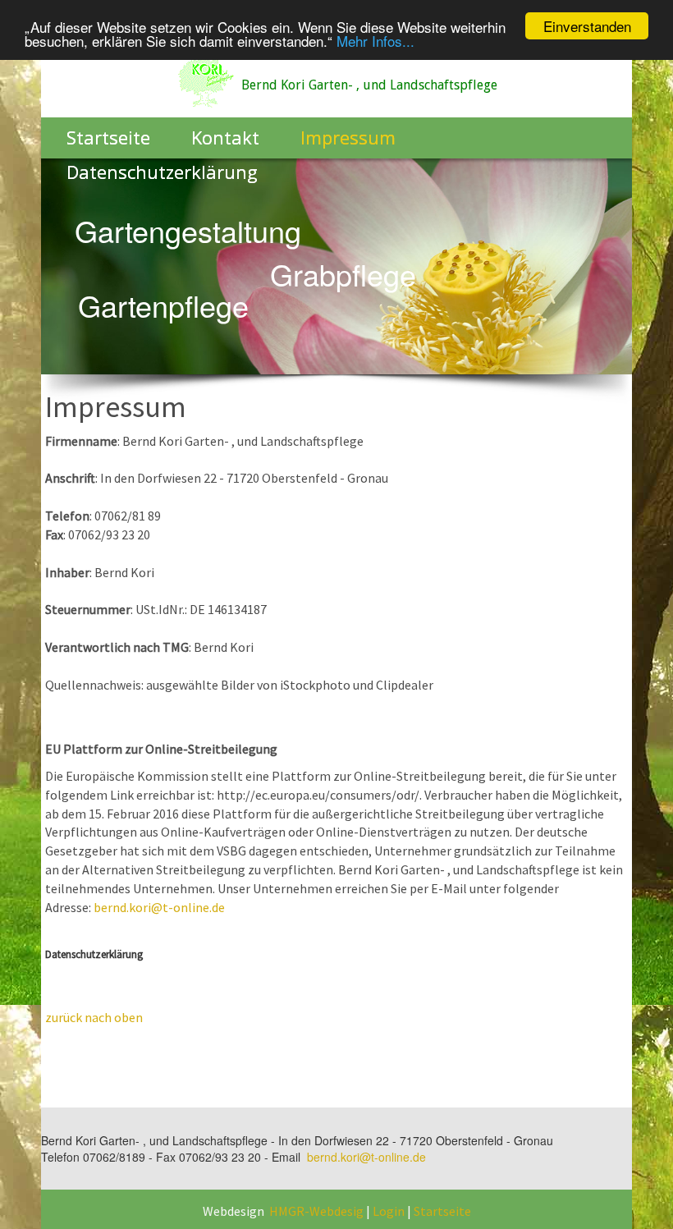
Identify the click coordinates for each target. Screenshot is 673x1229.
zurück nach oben (94, 1017)
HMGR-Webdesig (316, 1211)
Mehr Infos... (375, 40)
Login (389, 1211)
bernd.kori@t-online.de (159, 907)
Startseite (442, 1211)
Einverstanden (587, 26)
